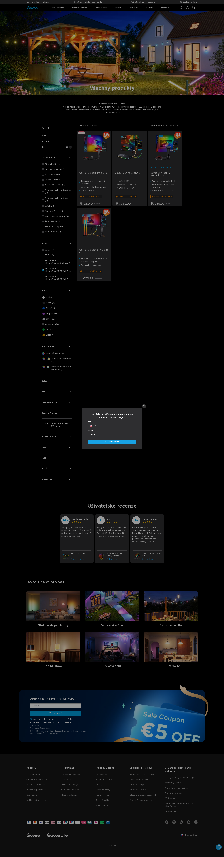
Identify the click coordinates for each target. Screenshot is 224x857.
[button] (112, 426)
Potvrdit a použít (112, 442)
